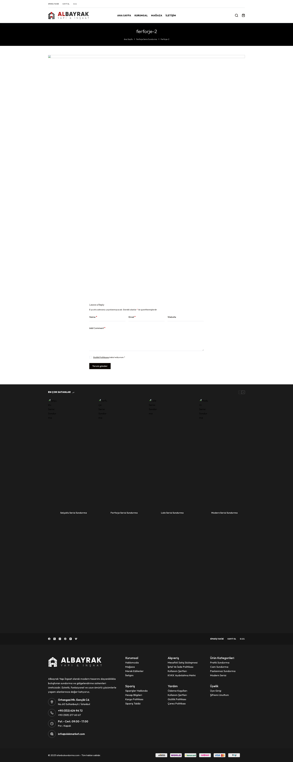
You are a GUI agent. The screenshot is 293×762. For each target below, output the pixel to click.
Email (132, 316)
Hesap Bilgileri (133, 694)
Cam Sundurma (219, 666)
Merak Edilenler (134, 671)
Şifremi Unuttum (219, 694)
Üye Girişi (215, 690)
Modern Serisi (218, 675)
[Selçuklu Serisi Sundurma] (52, 513)
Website (172, 316)
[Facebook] (49, 639)
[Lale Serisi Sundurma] (153, 513)
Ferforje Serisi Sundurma (124, 512)
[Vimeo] (76, 639)
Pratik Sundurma (219, 662)
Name (93, 316)
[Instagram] (60, 639)
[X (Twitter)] (54, 639)
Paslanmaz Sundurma (222, 671)
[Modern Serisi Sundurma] (203, 513)
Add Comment (97, 328)
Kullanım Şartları (177, 671)
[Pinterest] (65, 639)
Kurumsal (141, 15)
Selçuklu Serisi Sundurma (73, 512)
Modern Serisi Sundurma (224, 512)
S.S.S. (75, 4)
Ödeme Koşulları (177, 690)
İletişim (171, 15)
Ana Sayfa (124, 15)
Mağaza (156, 15)
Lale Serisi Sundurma (172, 512)
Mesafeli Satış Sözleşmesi (183, 662)
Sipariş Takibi (53, 4)
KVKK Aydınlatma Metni (182, 675)
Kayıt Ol (66, 4)
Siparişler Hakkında (136, 690)
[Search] (236, 15)
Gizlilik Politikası (177, 699)
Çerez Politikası (177, 703)
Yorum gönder (100, 366)
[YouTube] (70, 639)
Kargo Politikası (134, 699)
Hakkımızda (132, 662)
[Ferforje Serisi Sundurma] (103, 513)
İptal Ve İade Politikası (180, 666)
